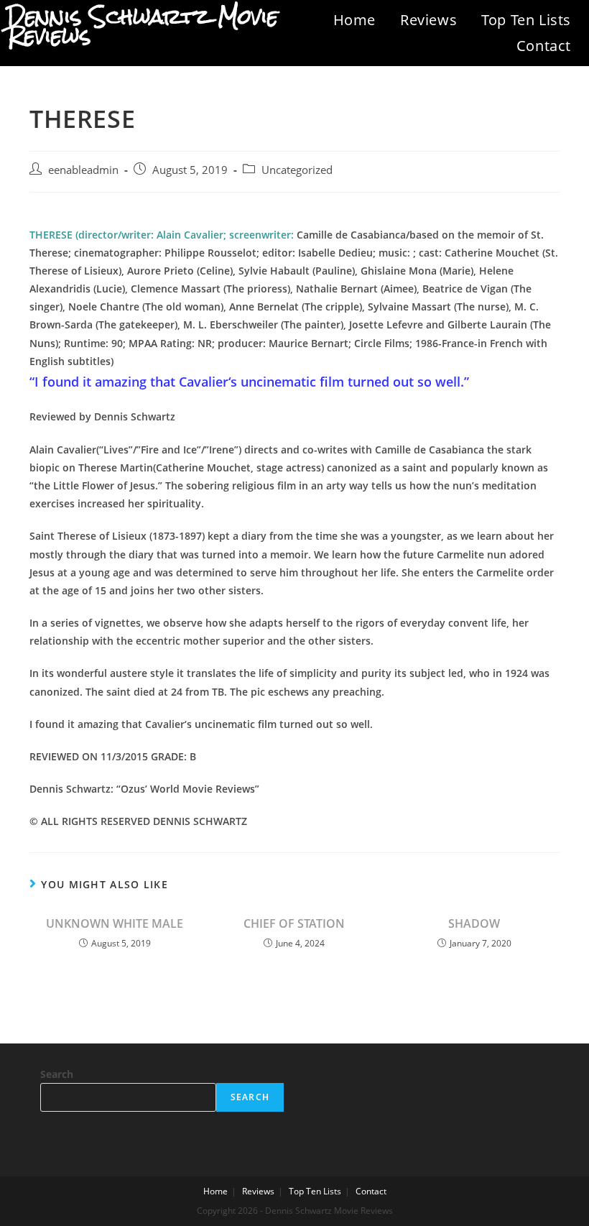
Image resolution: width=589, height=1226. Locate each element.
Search (56, 1074)
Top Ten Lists (526, 19)
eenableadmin (83, 170)
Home (354, 19)
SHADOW (474, 923)
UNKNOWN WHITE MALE (114, 923)
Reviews (428, 19)
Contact (543, 45)
